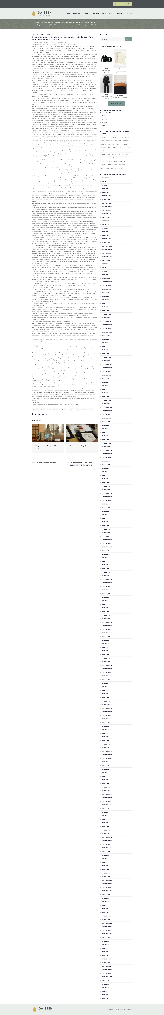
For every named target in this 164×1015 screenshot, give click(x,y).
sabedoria (109, 161)
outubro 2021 (106, 371)
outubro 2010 (106, 844)
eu (118, 144)
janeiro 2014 (106, 704)
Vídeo (104, 125)
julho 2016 (105, 597)
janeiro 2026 (106, 199)
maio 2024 (105, 271)
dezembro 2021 (107, 364)
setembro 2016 (107, 590)
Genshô (120, 147)
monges (71, 409)
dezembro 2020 (107, 407)
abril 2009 (105, 909)
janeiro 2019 (106, 489)
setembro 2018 (107, 504)
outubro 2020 (106, 414)
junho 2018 (105, 514)
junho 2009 (105, 901)
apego (103, 137)
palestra (103, 158)
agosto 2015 (106, 636)
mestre (108, 154)
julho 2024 (105, 264)
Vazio (128, 164)
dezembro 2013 (107, 708)
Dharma (103, 144)
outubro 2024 (106, 253)
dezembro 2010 (107, 837)
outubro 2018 (106, 500)
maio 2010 (105, 862)
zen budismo (118, 168)
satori (109, 164)
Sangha (103, 164)
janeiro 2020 (106, 446)
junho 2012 (105, 772)
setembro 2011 (107, 805)
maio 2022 (105, 346)
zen (112, 168)
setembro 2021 (107, 375)
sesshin (115, 164)
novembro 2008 (107, 926)
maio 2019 (105, 475)
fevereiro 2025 (106, 239)
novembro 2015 (107, 626)
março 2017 (105, 568)
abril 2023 (105, 307)
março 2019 (105, 482)
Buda (108, 137)
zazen (107, 168)
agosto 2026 (106, 178)
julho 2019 (105, 468)
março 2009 (105, 912)
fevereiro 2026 (106, 196)
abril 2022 (105, 350)
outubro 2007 (106, 973)
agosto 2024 (106, 260)
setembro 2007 (107, 977)
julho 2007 (105, 984)
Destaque (105, 119)
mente (103, 154)
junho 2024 (105, 267)
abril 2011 (105, 823)
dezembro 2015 (107, 622)
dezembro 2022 (107, 321)
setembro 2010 (107, 848)
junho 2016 (105, 600)
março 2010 (105, 869)
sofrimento (122, 164)
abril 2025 (105, 231)
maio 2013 (105, 733)
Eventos (104, 122)
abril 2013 (105, 737)
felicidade (103, 147)
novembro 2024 (107, 249)
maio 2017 (105, 561)
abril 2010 (105, 866)
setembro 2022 (107, 332)
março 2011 (105, 826)
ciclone (42, 409)
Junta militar (56, 409)
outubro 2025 (106, 210)
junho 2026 (105, 181)
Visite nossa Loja (116, 103)
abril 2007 (105, 995)
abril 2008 (105, 952)
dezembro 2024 (107, 246)
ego (114, 144)
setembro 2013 (107, 719)
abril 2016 (105, 608)
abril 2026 (105, 188)
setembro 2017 (107, 547)
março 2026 (105, 192)
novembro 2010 (107, 840)
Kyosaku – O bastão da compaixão (46, 462)
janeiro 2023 (106, 317)
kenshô (114, 151)
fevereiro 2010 (106, 873)
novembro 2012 (107, 755)
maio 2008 (105, 948)
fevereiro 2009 (106, 916)
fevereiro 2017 (106, 572)
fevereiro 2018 (106, 529)
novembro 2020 (107, 411)
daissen (48, 34)
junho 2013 (105, 729)
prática (119, 158)
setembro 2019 (107, 461)
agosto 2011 (106, 808)
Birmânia (35, 409)
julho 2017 (105, 554)
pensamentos (111, 158)
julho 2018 (105, 511)
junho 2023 (105, 300)
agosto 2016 (106, 593)
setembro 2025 (107, 214)
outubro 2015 (106, 629)
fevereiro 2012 (106, 787)
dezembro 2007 (107, 966)
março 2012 (105, 783)
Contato (119, 13)
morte (126, 154)
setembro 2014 (107, 676)
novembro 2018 (107, 497)
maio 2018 (105, 518)
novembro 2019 (107, 454)
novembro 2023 (107, 282)
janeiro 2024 (106, 278)
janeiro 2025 (106, 242)
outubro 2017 (106, 543)
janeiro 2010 (106, 876)
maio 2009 (105, 905)
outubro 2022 (106, 328)
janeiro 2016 (106, 618)
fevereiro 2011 (106, 830)
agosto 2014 (106, 679)
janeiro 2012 (106, 790)
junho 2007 (105, 987)
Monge (114, 154)
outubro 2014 (106, 672)
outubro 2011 (106, 801)
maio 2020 (105, 432)
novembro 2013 (107, 712)
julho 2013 (105, 726)
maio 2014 (105, 690)
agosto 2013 (106, 722)
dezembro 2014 (107, 665)
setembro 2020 (107, 418)
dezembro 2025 (107, 203)
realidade (125, 158)
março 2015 (105, 654)
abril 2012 (105, 780)
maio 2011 (105, 819)
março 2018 (105, 525)
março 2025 (105, 235)
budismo (114, 137)
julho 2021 (105, 382)
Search (128, 39)
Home (68, 13)
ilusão (103, 151)
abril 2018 (105, 522)
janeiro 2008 (106, 962)
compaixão (109, 140)
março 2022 (105, 353)
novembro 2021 (107, 368)
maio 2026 (105, 185)
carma (127, 137)
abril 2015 (105, 651)
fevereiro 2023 (106, 314)
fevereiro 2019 (106, 486)
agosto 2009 (106, 894)
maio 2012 (105, 776)
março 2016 (105, 611)
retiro (102, 161)
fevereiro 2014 (106, 701)
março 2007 (105, 998)
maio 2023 (105, 303)
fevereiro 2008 (106, 959)
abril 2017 (105, 565)
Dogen (109, 144)
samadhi (126, 161)
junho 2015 (105, 643)
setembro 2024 (107, 257)
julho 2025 (105, 221)
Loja (126, 13)
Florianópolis (112, 147)
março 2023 (105, 310)
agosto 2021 (106, 378)
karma (108, 151)
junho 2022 (105, 343)
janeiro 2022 (106, 360)
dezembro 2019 (107, 450)
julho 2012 (105, 769)
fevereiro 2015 (106, 658)
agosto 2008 (106, 937)
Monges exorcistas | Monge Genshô (45, 446)
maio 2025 (105, 228)
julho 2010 (105, 855)
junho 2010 (105, 858)
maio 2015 (105, 647)
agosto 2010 (106, 851)
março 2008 (105, 955)
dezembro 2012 (107, 751)
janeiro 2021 (106, 403)
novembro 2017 (107, 540)
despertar (125, 140)
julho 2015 (105, 640)
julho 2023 (105, 296)
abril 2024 (105, 274)
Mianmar (64, 409)
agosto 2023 (106, 292)
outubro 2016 (106, 586)
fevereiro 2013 (106, 744)
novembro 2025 (107, 206)
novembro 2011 (107, 798)
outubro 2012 (106, 758)
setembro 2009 (107, 891)
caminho (120, 137)
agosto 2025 (106, 217)
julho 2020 (105, 425)
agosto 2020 (106, 421)
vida (102, 168)
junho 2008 (105, 944)
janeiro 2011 (106, 833)
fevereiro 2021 (106, 400)
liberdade (120, 151)
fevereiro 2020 (106, 443)
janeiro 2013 (106, 747)
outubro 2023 (106, 285)
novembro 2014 (107, 669)
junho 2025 (105, 224)
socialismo (84, 409)
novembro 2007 (107, 969)
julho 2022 (105, 339)
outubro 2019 (106, 457)
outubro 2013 (106, 715)
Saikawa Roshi (118, 161)
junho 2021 (105, 386)
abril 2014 (105, 694)
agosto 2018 (106, 507)
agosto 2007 (106, 980)
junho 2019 (105, 471)
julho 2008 (105, 941)
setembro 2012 (107, 762)
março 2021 (105, 396)
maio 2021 (105, 389)
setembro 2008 (107, 934)
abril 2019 (105, 479)
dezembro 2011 (107, 794)
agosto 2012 (106, 765)
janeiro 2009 (106, 919)
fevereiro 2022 (106, 357)
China (102, 140)
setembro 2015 (107, 633)
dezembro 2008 (107, 923)
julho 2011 (105, 812)
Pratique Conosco (108, 13)
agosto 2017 (106, 550)
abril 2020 (105, 436)
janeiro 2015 (106, 661)
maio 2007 (105, 991)
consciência (118, 140)
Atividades (94, 13)
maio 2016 (105, 604)
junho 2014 (105, 686)
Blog (38, 25)
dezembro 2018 (107, 493)
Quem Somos (77, 13)
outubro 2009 (106, 887)
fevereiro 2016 (106, 615)
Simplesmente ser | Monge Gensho (79, 446)
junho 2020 (105, 428)
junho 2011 (105, 815)
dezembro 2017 (107, 536)
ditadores (48, 409)
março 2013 (105, 740)
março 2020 (105, 439)
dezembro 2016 (107, 579)
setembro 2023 (107, 289)
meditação (128, 151)
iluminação (127, 147)
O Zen (85, 13)
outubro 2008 (106, 930)
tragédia (91, 409)
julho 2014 (105, 683)
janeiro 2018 (106, 532)
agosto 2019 (106, 464)
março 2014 (105, 697)
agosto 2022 (106, 335)
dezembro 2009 (107, 880)
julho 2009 (105, 898)
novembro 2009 (107, 883)
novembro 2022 (107, 325)
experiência (124, 144)
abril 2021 (105, 393)
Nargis (77, 409)
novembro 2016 (107, 583)
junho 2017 (105, 557)
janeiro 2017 (106, 575)
